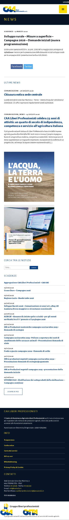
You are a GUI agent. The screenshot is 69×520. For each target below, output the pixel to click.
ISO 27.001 (8, 456)
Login (66, 2)
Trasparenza (9, 440)
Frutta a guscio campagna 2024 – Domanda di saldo (27, 351)
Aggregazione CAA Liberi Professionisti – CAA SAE (26, 283)
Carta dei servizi (10, 451)
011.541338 (14, 486)
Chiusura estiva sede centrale (23, 94)
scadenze (8, 31)
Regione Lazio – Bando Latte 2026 (19, 298)
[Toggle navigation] (63, 9)
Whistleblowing (10, 462)
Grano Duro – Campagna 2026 (17, 290)
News (22, 114)
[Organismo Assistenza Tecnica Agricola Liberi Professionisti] (30, 512)
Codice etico (9, 445)
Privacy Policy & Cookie (13, 467)
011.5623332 (27, 486)
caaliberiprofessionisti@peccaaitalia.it (30, 491)
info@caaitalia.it (15, 488)
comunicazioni (11, 91)
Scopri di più (13, 391)
